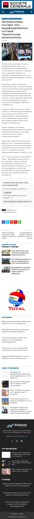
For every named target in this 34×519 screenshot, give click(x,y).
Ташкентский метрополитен (10, 212)
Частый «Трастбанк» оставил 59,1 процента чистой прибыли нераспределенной (14, 340)
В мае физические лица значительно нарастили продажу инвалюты (20, 253)
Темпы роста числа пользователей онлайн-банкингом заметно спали (15, 349)
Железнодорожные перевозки (15, 18)
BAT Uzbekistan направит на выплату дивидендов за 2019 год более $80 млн (21, 261)
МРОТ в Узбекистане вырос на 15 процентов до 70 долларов (20, 392)
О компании (14, 514)
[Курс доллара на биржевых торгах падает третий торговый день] (5, 384)
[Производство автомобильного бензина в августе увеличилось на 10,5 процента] (5, 374)
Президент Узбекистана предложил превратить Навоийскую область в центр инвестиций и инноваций (21, 410)
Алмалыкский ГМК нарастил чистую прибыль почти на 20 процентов (15, 357)
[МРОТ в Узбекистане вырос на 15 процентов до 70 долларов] (5, 392)
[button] (31, 11)
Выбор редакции (11, 16)
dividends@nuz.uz (23, 436)
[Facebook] (12, 441)
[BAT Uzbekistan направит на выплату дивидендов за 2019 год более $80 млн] (6, 261)
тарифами (7, 192)
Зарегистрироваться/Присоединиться (17, 201)
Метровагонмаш (11, 210)
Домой (3, 16)
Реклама (21, 514)
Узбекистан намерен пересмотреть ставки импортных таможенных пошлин (9, 235)
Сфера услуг (4, 18)
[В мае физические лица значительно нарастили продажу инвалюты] (6, 253)
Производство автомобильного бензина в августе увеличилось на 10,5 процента (20, 375)
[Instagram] (17, 441)
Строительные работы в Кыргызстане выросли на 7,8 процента (20, 401)
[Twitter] (21, 441)
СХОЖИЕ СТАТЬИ (9, 245)
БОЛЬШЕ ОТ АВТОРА (10, 247)
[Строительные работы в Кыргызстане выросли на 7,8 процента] (5, 401)
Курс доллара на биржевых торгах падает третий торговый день (20, 383)
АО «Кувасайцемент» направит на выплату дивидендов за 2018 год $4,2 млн (24, 235)
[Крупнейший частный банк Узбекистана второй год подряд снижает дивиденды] (6, 270)
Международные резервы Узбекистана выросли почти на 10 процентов (16, 322)
